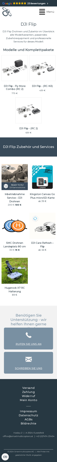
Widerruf (28, 396)
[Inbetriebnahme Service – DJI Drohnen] (15, 186)
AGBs (29, 419)
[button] (18, 443)
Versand (28, 388)
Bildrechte (28, 423)
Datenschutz (28, 415)
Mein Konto (28, 400)
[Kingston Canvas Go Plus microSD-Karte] (42, 186)
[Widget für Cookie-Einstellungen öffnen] (5, 456)
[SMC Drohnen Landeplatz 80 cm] (15, 233)
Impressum (28, 411)
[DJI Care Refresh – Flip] (42, 233)
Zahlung (28, 392)
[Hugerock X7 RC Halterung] (15, 278)
